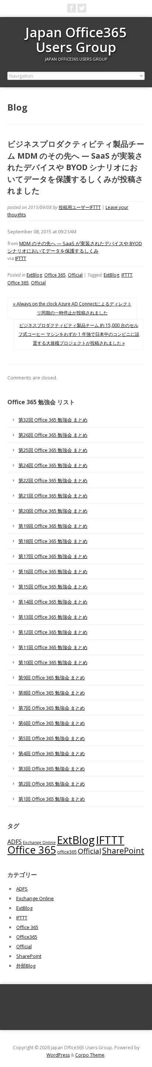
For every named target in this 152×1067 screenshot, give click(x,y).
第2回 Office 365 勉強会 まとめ (51, 783)
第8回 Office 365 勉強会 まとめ (51, 692)
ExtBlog (34, 275)
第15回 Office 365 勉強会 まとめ (52, 586)
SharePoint (123, 850)
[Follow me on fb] (71, 8)
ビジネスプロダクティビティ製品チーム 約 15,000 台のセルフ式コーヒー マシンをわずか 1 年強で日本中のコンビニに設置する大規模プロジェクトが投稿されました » (78, 334)
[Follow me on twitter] (81, 8)
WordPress (58, 1055)
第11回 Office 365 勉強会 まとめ (52, 647)
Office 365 (55, 275)
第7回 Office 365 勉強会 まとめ (51, 708)
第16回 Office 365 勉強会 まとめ (52, 571)
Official (75, 275)
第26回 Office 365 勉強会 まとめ (52, 435)
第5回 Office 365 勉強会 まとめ (51, 738)
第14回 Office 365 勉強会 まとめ (52, 601)
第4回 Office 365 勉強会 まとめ (51, 753)
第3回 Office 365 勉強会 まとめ (51, 768)
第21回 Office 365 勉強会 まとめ (52, 495)
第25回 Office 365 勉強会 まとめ (52, 450)
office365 (67, 852)
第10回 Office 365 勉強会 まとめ (52, 662)
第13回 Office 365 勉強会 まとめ (52, 617)
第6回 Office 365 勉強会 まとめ (51, 723)
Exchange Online (39, 842)
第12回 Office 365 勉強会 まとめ (52, 632)
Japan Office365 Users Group (76, 39)
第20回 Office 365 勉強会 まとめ (52, 510)
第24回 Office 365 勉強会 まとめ (52, 465)
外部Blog (25, 965)
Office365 (26, 936)
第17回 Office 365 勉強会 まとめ (52, 556)
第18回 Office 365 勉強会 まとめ (52, 541)
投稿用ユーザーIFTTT (80, 207)
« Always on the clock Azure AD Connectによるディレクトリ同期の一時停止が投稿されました (72, 308)
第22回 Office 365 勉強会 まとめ (52, 480)
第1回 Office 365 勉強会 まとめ (51, 799)
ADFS (14, 842)
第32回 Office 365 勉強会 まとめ (52, 419)
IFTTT (20, 258)
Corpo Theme (89, 1055)
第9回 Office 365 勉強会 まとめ (51, 677)
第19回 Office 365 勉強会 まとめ (52, 526)
